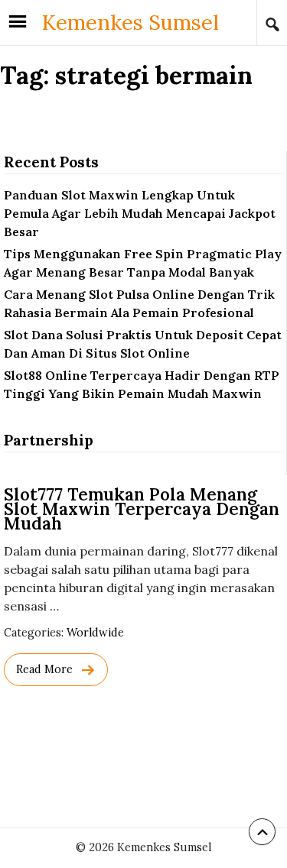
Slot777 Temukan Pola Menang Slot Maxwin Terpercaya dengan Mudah (141, 508)
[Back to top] (262, 831)
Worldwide (95, 633)
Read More (44, 669)
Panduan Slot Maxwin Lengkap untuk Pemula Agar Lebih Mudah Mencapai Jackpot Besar (140, 213)
